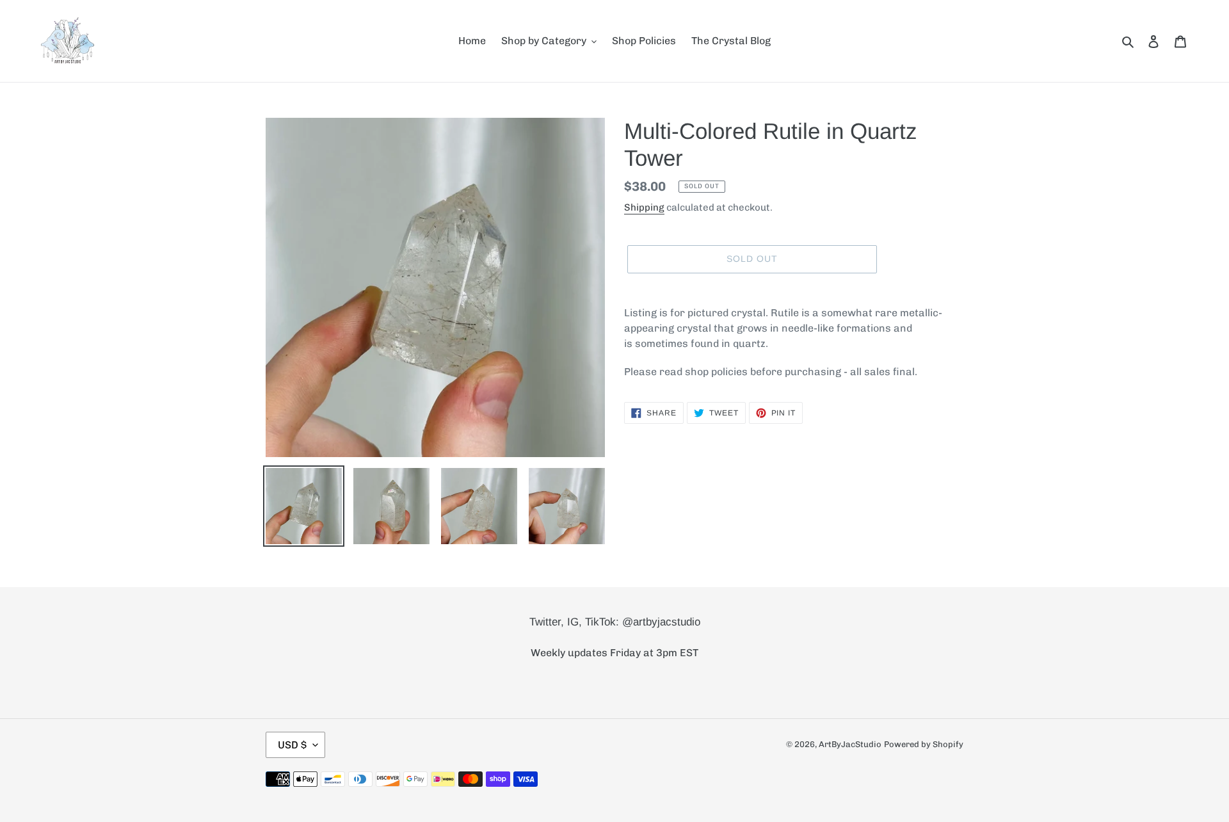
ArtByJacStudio (850, 744)
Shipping (644, 207)
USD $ (292, 745)
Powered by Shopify (923, 744)
